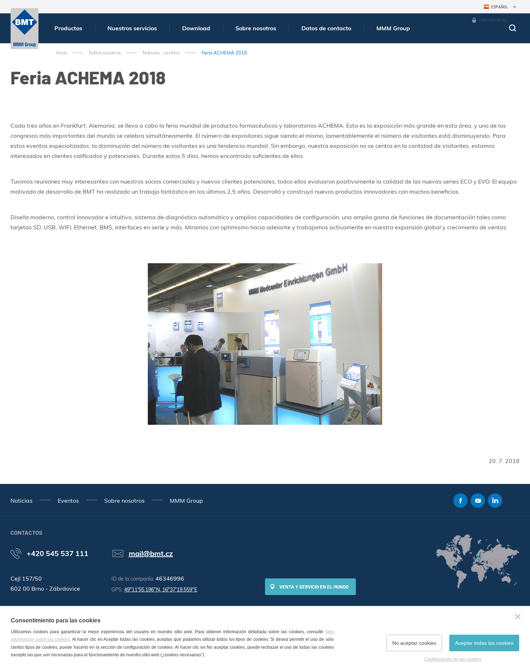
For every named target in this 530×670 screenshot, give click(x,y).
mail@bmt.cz (151, 553)
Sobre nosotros (255, 28)
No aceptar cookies (414, 643)
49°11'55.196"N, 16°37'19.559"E (160, 589)
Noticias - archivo (161, 53)
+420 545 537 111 (57, 553)
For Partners (492, 20)
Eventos (68, 500)
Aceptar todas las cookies (484, 643)
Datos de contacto (326, 28)
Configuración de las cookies (452, 659)
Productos (68, 28)
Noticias (21, 500)
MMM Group (393, 28)
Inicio (61, 53)
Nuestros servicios (132, 28)
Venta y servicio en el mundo (314, 587)
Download (196, 28)
